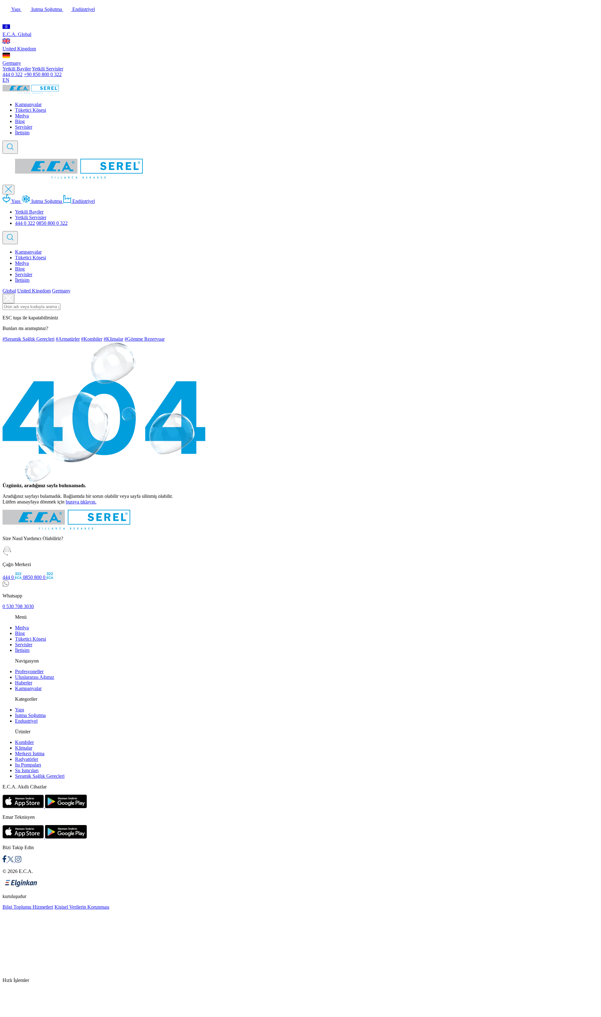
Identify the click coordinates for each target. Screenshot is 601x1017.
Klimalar (23, 748)
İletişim (22, 132)
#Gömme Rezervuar (145, 339)
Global (9, 290)
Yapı (16, 9)
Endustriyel (26, 721)
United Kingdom (19, 48)
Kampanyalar (28, 104)
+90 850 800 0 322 (43, 74)
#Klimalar (113, 339)
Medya (22, 115)
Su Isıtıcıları (27, 770)
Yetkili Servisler (47, 68)
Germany (12, 63)
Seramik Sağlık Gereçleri (39, 776)
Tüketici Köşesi (30, 110)
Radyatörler (26, 759)
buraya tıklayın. (81, 501)
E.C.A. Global (17, 34)
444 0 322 (13, 74)
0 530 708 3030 (18, 606)
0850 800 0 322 (52, 223)
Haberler (23, 682)
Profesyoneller (29, 671)
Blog (20, 121)
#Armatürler (68, 339)
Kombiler (24, 742)
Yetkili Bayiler (17, 68)
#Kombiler (91, 339)
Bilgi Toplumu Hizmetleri (28, 907)
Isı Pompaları (28, 764)
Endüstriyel (83, 9)
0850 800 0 (35, 577)
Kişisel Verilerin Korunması (81, 907)
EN (6, 80)
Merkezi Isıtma (29, 753)
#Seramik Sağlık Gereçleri (28, 339)
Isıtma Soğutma (46, 9)
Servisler (23, 127)
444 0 (9, 577)
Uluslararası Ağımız (34, 677)
